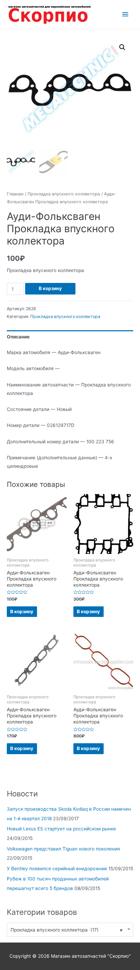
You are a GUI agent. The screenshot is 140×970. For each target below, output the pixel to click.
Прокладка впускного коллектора (64, 193)
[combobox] (70, 930)
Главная (15, 193)
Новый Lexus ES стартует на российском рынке (61, 828)
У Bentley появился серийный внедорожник (57, 868)
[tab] (70, 337)
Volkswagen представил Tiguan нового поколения (63, 849)
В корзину (50, 288)
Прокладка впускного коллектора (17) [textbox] (67, 930)
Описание (18, 336)
